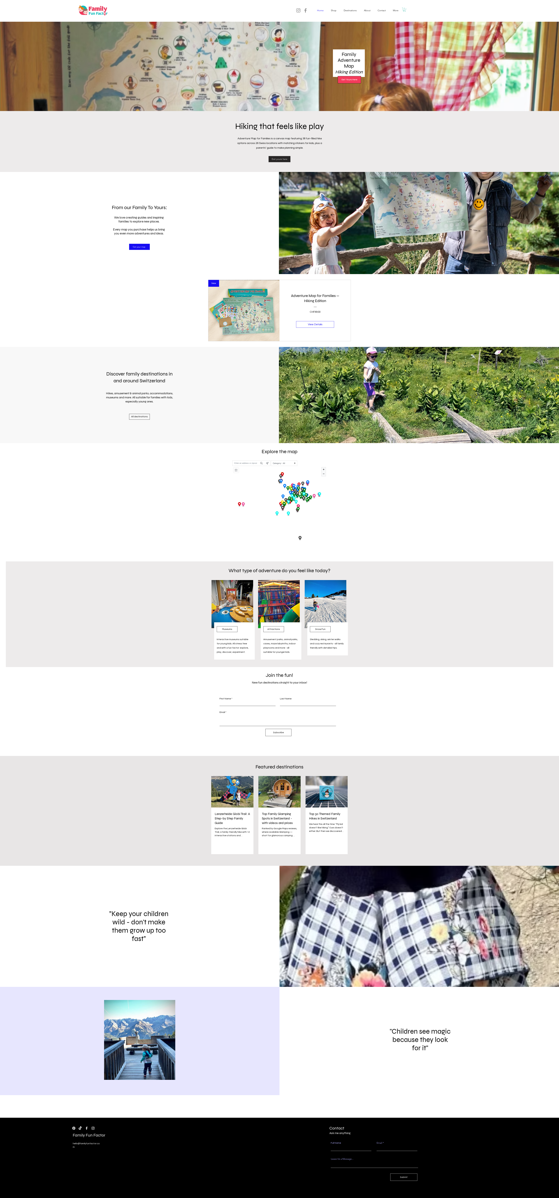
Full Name (336, 1143)
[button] (404, 9)
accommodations (161, 393)
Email (222, 712)
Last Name (286, 698)
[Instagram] (298, 10)
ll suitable (140, 397)
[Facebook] (305, 10)
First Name (225, 698)
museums (112, 397)
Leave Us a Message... (342, 1159)
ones (149, 401)
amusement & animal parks (131, 393)
